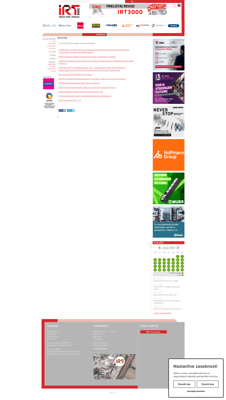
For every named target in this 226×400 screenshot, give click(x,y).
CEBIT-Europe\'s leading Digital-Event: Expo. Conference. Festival (87, 56)
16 (182, 263)
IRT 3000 (68, 11)
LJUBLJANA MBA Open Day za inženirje (167, 309)
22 (178, 266)
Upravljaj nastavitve (196, 391)
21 (173, 266)
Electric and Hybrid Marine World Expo (75, 74)
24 (155, 270)
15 (178, 263)
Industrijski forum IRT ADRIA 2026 (165, 295)
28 (173, 270)
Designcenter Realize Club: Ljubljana (165, 281)
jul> (178, 247)
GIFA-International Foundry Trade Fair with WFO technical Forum (87, 87)
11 (160, 263)
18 (160, 266)
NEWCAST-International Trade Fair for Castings (79, 83)
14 (173, 263)
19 (164, 266)
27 (169, 270)
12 (164, 263)
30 (182, 270)
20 (169, 266)
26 (164, 270)
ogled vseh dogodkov (162, 313)
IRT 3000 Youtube (154, 332)
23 (182, 266)
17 (155, 266)
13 (169, 263)
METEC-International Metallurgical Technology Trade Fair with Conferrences (92, 79)
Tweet (69, 110)
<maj (159, 247)
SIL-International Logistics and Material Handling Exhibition (85, 96)
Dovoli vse (184, 384)
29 (178, 270)
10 (155, 263)
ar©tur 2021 (113, 393)
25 (160, 270)
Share (61, 110)
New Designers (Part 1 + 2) (70, 100)
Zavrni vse (208, 384)
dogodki (62, 38)
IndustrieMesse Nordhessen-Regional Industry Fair (81, 91)
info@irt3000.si (100, 348)
